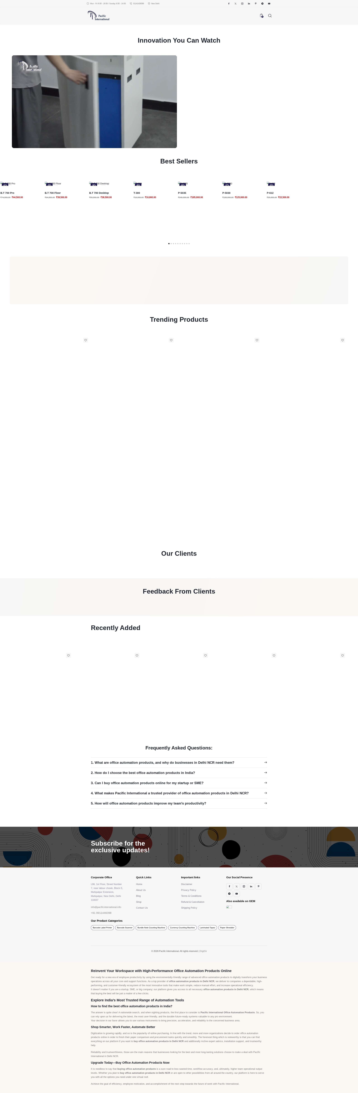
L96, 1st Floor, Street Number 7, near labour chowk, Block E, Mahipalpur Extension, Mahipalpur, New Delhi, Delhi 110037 (107, 892)
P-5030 (182, 193)
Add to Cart (14, 183)
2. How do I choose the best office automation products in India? (143, 772)
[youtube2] (269, 3)
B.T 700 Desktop (54, 193)
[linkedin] (249, 3)
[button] (168, 243)
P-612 (225, 193)
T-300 (92, 193)
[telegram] (262, 3)
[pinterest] (255, 3)
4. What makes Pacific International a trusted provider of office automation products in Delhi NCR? (170, 793)
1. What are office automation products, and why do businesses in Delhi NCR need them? (162, 762)
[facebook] (228, 3)
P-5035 (137, 193)
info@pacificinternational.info (106, 907)
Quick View (5, 182)
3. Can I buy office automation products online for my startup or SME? (147, 783)
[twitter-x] (235, 3)
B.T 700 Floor (8, 193)
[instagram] (242, 3)
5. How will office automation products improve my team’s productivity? (148, 803)
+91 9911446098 (101, 913)
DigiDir (203, 951)
